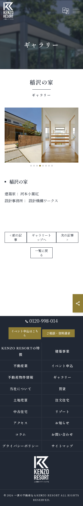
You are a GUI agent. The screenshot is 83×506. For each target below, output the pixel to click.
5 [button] (43, 166)
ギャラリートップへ (41, 237)
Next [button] (73, 137)
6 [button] (46, 166)
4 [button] (40, 166)
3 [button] (37, 166)
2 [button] (34, 166)
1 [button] (31, 166)
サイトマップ (62, 445)
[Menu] (76, 11)
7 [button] (49, 166)
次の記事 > (67, 237)
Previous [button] (9, 137)
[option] (41, 135)
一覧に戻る (41, 252)
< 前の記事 (16, 237)
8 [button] (52, 166)
